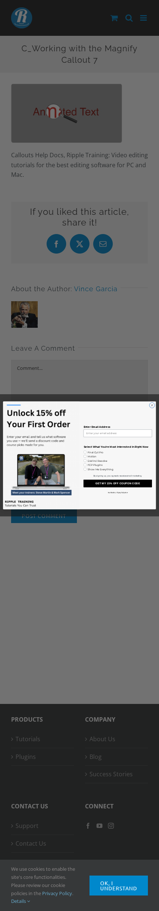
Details (19, 901)
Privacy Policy (57, 893)
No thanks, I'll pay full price (118, 493)
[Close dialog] (152, 405)
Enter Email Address (97, 427)
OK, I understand (118, 885)
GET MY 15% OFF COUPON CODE (117, 483)
